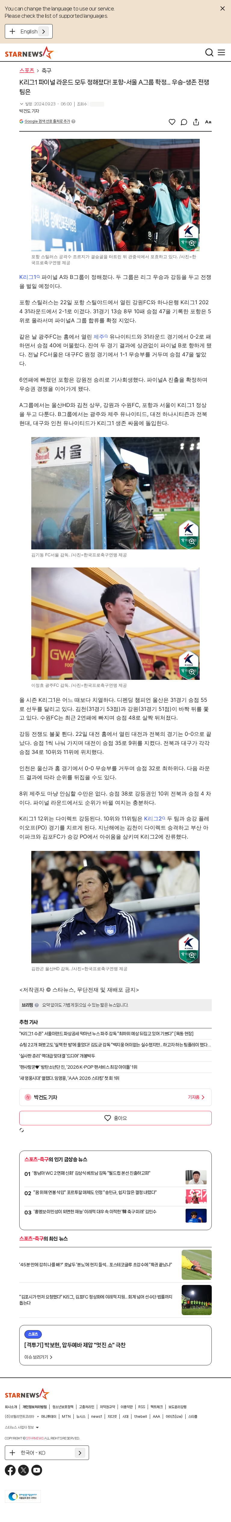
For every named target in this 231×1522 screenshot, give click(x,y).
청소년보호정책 (62, 1407)
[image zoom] (191, 243)
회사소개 (11, 1407)
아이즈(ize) (174, 1416)
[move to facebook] (10, 1470)
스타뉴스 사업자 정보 (19, 1427)
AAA (156, 1416)
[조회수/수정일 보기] (45, 104)
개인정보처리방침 (35, 1407)
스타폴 (192, 1416)
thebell (140, 1416)
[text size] (208, 122)
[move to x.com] (23, 1470)
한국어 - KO (33, 1452)
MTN (66, 1416)
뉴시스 (80, 1416)
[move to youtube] (36, 1470)
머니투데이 (48, 1416)
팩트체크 (157, 1407)
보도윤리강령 (177, 1407)
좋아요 (120, 1118)
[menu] (221, 52)
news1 (96, 1416)
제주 (99, 336)
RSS (141, 1407)
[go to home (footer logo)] (27, 1394)
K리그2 (153, 818)
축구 (46, 71)
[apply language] (43, 31)
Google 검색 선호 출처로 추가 (47, 121)
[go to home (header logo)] (29, 52)
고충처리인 (86, 1407)
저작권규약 (107, 1407)
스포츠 (26, 71)
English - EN (35, 31)
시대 (125, 1416)
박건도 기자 (29, 111)
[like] (172, 122)
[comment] (184, 122)
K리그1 (27, 277)
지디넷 (112, 1416)
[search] (209, 52)
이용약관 (127, 1407)
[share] (196, 122)
